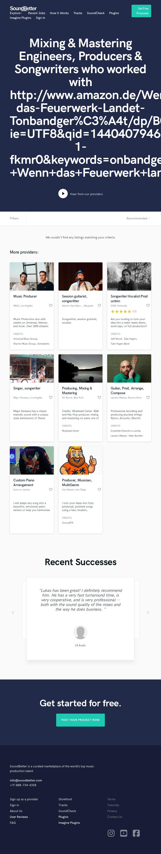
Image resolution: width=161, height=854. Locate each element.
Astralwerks (43, 343)
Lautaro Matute (119, 435)
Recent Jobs (36, 13)
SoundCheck (95, 13)
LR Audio (80, 645)
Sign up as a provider (24, 799)
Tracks (77, 13)
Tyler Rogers (130, 338)
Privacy (112, 811)
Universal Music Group (25, 338)
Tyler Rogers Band (120, 343)
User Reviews (19, 817)
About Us (16, 811)
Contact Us (114, 817)
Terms (111, 799)
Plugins (114, 13)
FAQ (13, 823)
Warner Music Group (24, 343)
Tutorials (113, 805)
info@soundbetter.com (26, 780)
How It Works (59, 13)
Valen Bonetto (135, 435)
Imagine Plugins (20, 18)
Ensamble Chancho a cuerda (125, 430)
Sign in (40, 18)
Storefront (65, 799)
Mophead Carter (70, 430)
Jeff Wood (116, 338)
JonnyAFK (67, 522)
